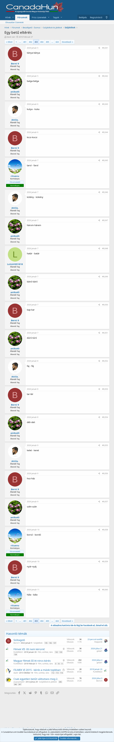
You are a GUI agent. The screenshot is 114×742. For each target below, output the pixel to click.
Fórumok (22, 17)
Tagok (56, 17)
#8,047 (105, 220)
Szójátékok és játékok (48, 682)
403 (36, 42)
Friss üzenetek (39, 17)
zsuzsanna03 (19, 682)
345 (60, 682)
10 (59, 664)
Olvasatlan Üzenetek (14, 22)
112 (53, 673)
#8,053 (105, 389)
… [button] (20, 42)
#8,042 (105, 76)
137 (54, 643)
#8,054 (105, 417)
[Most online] (15, 173)
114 (61, 673)
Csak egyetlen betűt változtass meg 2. (36, 679)
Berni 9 (16, 643)
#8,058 (105, 529)
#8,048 (105, 248)
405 (47, 42)
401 (24, 42)
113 (57, 673)
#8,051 (105, 333)
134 (15, 654)
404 (41, 42)
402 (30, 42)
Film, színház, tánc (45, 652)
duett (16, 673)
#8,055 (105, 445)
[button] (13, 17)
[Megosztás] (99, 48)
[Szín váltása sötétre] (107, 17)
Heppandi (98, 642)
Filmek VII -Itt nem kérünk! (29, 649)
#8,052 (105, 361)
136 (50, 643)
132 (56, 652)
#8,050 (105, 304)
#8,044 (105, 132)
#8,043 (105, 104)
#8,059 (105, 561)
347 (19, 684)
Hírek (8, 17)
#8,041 (105, 48)
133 (60, 652)
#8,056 (105, 473)
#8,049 (105, 276)
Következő (66, 42)
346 (15, 684)
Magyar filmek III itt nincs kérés (32, 660)
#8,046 (105, 192)
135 (46, 643)
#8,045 (105, 160)
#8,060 (105, 589)
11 (62, 664)
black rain (11, 37)
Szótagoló (19, 640)
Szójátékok (38, 643)
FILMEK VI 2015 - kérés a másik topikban (37, 670)
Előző (10, 42)
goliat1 (99, 651)
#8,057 (105, 501)
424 (57, 42)
